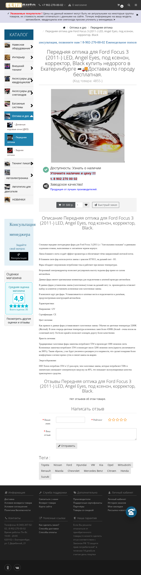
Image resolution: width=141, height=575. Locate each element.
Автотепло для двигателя (18, 189)
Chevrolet (73, 471)
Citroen (111, 471)
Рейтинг (97, 419)
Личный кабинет (117, 499)
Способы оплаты (48, 532)
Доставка (9, 499)
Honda (125, 471)
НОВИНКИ (17, 199)
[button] (120, 5)
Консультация (19, 258)
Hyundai (81, 465)
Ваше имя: (47, 421)
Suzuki (45, 476)
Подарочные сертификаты (87, 502)
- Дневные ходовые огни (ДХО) (17, 127)
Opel (110, 465)
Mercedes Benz (93, 471)
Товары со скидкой (83, 510)
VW (93, 465)
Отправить (67, 446)
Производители (82, 499)
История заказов (117, 502)
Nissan (58, 465)
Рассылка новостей (118, 510)
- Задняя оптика (15, 153)
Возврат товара (47, 502)
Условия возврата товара (18, 502)
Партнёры (78, 506)
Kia (101, 465)
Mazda (59, 471)
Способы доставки (49, 528)
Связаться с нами (48, 499)
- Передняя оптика (17, 140)
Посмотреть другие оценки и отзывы (19, 320)
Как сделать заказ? (49, 524)
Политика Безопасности (17, 510)
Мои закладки (115, 506)
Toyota (45, 465)
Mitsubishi (124, 465)
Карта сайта (45, 506)
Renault (46, 471)
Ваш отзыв (47, 433)
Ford (69, 465)
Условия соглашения (15, 506)
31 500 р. (67, 205)
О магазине (79, 5)
